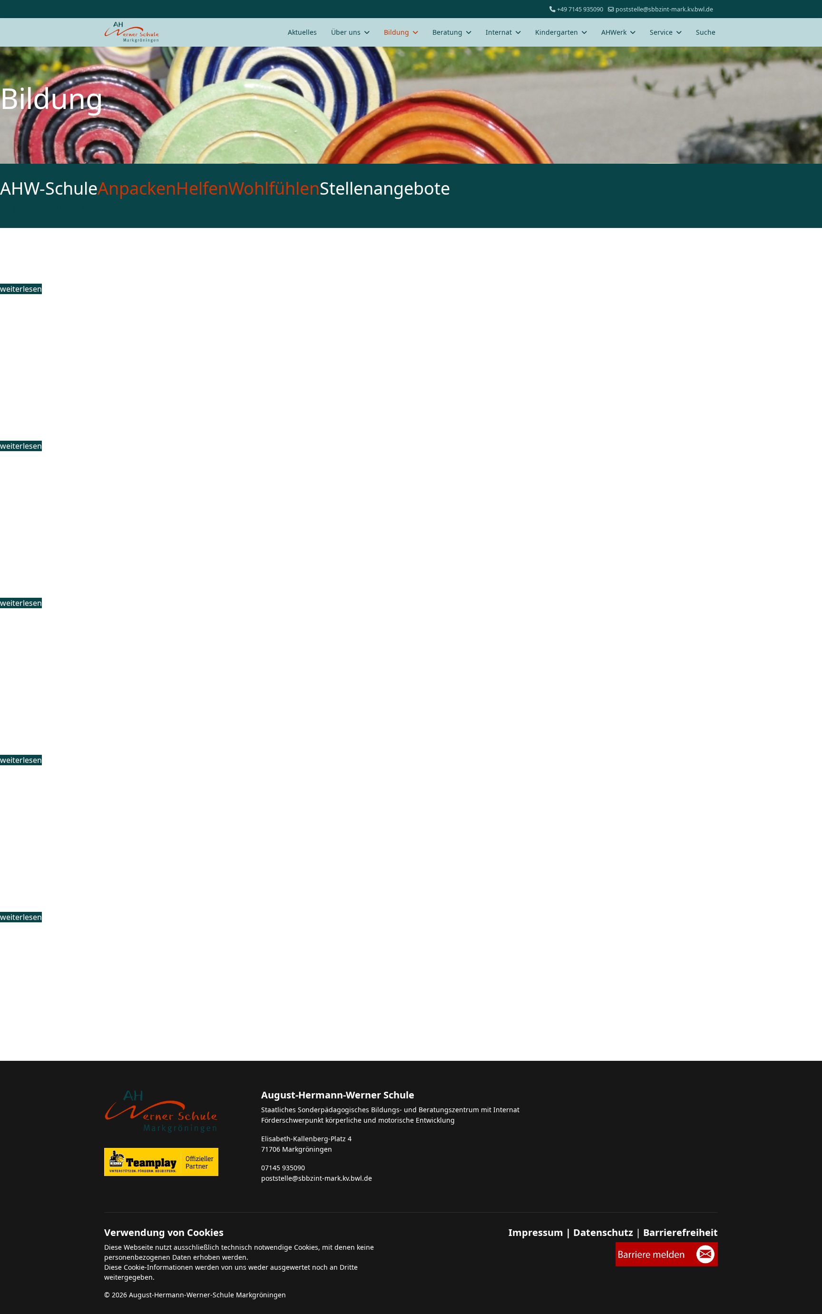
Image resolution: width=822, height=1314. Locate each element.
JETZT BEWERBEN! (52, 208)
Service (661, 32)
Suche (705, 32)
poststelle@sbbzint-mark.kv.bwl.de (664, 9)
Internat (499, 32)
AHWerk (613, 32)
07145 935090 (283, 1167)
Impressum (536, 1232)
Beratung (447, 32)
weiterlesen (21, 289)
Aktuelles (302, 32)
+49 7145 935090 (580, 9)
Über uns (346, 32)
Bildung (396, 32)
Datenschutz (603, 1232)
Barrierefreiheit (680, 1232)
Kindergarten (556, 32)
